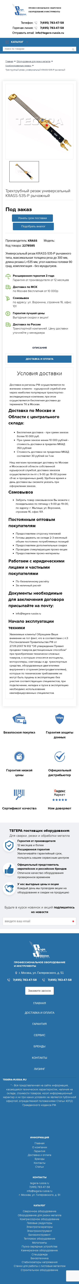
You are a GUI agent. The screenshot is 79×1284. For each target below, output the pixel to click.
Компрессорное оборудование (39, 1219)
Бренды (39, 1046)
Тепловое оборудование (39, 1238)
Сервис (39, 1035)
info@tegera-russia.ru (49, 33)
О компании (39, 1147)
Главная (39, 1003)
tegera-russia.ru (39, 1183)
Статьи (39, 1166)
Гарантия (39, 1023)
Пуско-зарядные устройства (39, 1246)
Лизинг (39, 1068)
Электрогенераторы (39, 1227)
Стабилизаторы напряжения (40, 1262)
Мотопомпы (39, 1242)
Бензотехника (40, 1258)
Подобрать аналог (33, 226)
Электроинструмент (39, 1231)
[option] (39, 121)
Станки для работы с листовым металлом (39, 1266)
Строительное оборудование (39, 1270)
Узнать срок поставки (32, 218)
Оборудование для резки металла (39, 1215)
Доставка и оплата (39, 1012)
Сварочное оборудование (39, 1211)
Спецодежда (40, 1254)
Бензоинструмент (39, 1234)
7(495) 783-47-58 (52, 23)
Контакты (39, 1057)
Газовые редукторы (39, 1223)
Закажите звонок (39, 991)
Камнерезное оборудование (39, 1250)
